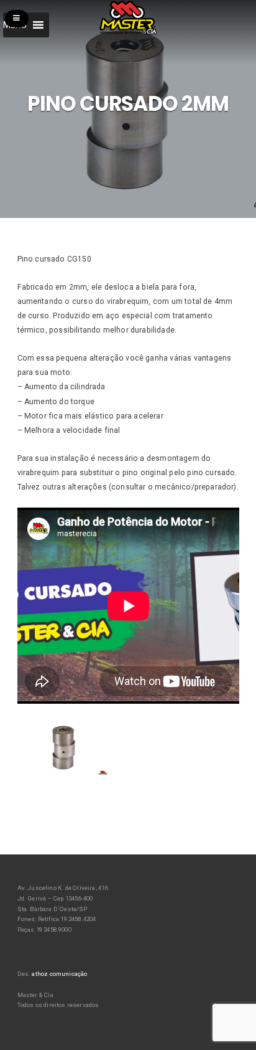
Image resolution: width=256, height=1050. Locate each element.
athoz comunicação (59, 973)
